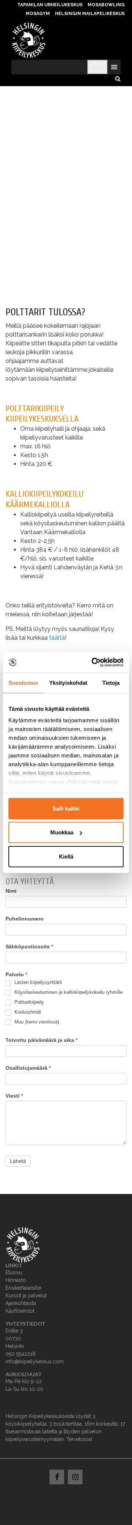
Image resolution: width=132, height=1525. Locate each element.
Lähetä (18, 1161)
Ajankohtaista (21, 1303)
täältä (57, 637)
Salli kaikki (66, 808)
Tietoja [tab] (111, 682)
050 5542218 (21, 1354)
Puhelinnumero (25, 919)
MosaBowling (106, 4)
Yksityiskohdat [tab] (68, 682)
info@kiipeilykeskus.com (35, 1361)
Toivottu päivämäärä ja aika (41, 1040)
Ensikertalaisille (23, 1288)
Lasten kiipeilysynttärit (37, 982)
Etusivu (14, 1272)
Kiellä (66, 856)
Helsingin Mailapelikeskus (90, 13)
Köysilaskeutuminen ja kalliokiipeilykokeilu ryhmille (67, 992)
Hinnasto (16, 1280)
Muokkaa (61, 832)
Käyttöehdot (20, 1311)
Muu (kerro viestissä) (36, 1022)
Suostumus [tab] (23, 682)
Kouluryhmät (27, 1012)
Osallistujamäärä (28, 1068)
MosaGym (38, 13)
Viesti (14, 1096)
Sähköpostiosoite (29, 946)
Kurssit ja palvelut (26, 1295)
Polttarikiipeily (28, 1002)
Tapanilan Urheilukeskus (49, 4)
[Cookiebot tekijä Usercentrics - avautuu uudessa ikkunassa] (93, 662)
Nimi (11, 891)
